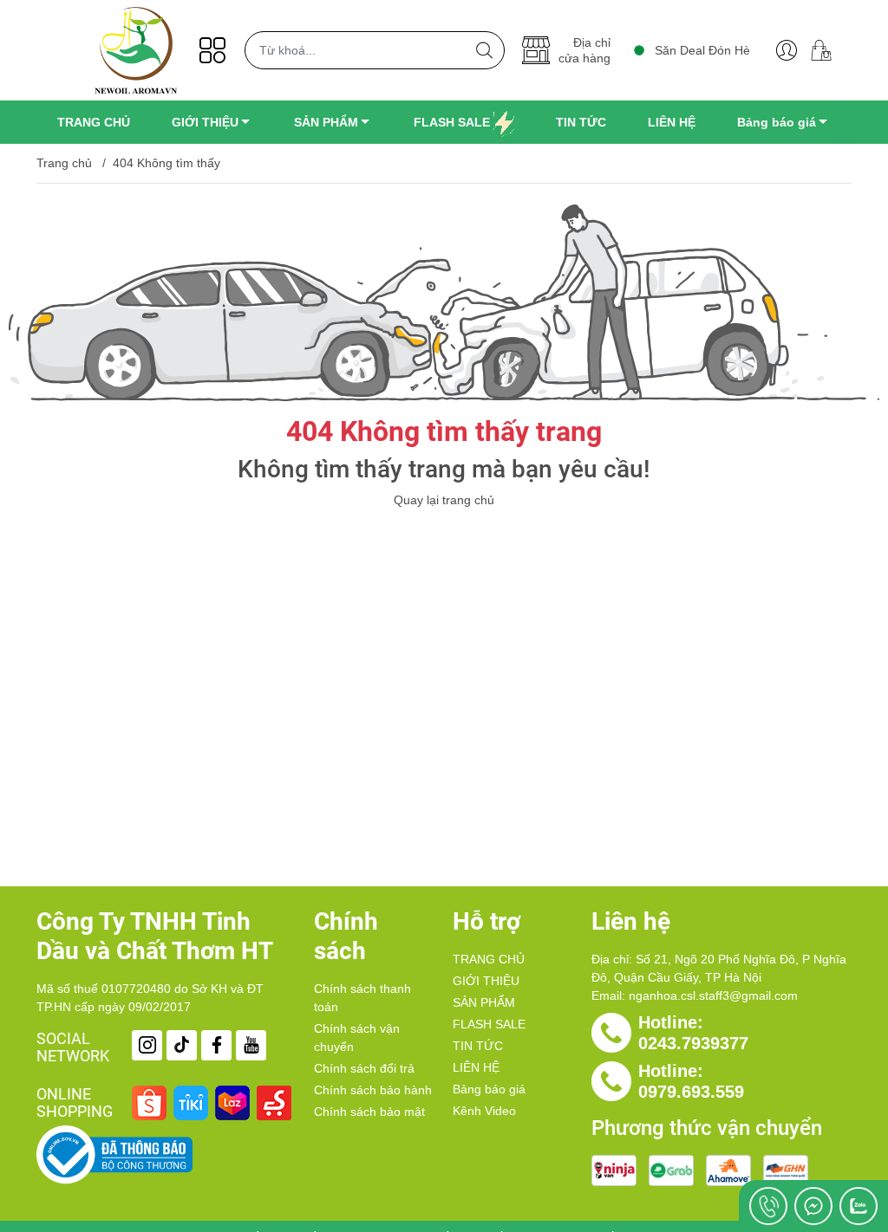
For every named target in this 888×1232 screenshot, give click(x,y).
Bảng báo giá (489, 1089)
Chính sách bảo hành (373, 1090)
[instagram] (147, 1045)
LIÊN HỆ (476, 1067)
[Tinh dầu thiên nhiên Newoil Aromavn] (136, 50)
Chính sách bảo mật (369, 1112)
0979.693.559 (691, 1091)
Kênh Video (484, 1111)
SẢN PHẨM (484, 1002)
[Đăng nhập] (786, 50)
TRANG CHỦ (489, 959)
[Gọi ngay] (768, 1206)
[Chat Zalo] (858, 1206)
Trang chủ (64, 163)
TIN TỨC (478, 1046)
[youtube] (251, 1045)
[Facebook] (216, 1045)
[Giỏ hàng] (828, 50)
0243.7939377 (693, 1043)
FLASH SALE (489, 1024)
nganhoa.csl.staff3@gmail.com (713, 995)
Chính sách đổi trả (364, 1068)
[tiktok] (181, 1045)
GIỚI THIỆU (486, 981)
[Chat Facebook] (813, 1206)
